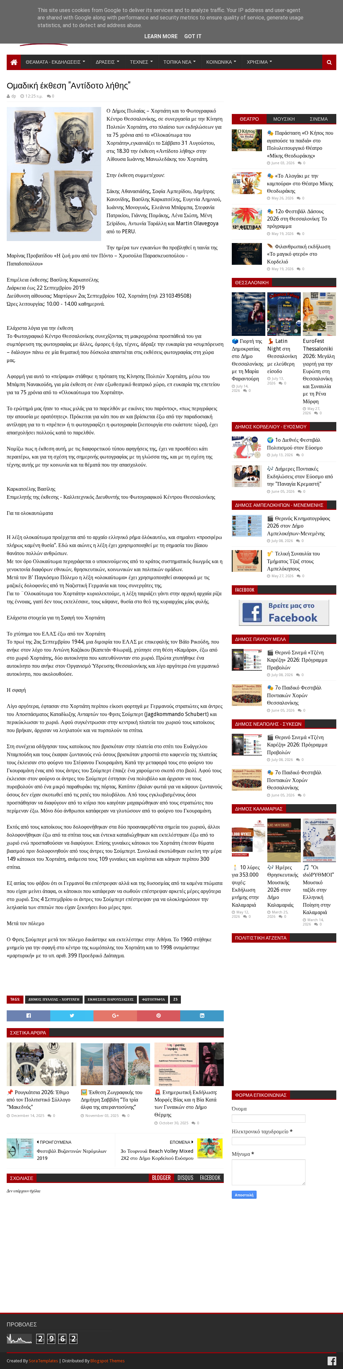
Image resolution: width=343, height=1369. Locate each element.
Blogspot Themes (107, 1360)
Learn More (161, 36)
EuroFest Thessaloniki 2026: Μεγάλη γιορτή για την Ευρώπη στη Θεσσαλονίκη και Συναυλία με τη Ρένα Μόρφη (319, 371)
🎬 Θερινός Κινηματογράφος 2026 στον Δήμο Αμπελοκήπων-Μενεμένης (298, 526)
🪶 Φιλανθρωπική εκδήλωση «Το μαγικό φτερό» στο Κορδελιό (298, 254)
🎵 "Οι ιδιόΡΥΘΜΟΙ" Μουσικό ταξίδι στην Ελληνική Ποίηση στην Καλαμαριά (318, 889)
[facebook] (331, 1361)
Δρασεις (105, 61)
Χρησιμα (257, 61)
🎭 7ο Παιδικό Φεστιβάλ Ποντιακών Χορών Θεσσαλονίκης (294, 695)
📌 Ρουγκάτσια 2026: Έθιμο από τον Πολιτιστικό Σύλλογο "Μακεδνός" (38, 1100)
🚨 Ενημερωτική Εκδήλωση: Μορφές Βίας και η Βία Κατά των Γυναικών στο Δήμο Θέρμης (185, 1103)
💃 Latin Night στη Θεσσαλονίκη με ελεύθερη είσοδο (282, 356)
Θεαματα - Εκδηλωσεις (53, 61)
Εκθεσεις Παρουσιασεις (111, 999)
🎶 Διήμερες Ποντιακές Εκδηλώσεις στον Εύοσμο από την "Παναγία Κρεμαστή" (300, 476)
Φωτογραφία (153, 999)
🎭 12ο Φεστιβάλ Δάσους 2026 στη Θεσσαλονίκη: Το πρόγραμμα (297, 219)
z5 (175, 999)
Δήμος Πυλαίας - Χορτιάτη (53, 999)
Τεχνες (139, 61)
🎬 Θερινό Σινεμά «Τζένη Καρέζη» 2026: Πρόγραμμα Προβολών (297, 660)
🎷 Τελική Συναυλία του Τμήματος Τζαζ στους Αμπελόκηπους (293, 561)
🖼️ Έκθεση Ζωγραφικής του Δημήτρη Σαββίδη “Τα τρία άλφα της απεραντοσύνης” (111, 1100)
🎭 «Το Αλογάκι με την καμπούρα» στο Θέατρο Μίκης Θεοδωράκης (300, 183)
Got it (193, 36)
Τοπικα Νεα (177, 61)
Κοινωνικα (219, 61)
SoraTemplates (43, 1360)
